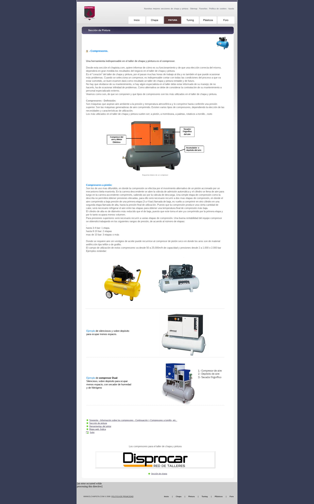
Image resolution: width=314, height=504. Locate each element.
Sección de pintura (98, 423)
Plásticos (219, 496)
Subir (92, 432)
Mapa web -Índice (97, 429)
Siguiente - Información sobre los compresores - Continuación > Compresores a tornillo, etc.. (133, 420)
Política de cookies (218, 9)
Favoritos (203, 9)
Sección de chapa (159, 474)
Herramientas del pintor (100, 426)
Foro (232, 496)
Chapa (178, 496)
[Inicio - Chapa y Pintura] (102, 12)
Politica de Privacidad (122, 496)
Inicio (166, 496)
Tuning (205, 496)
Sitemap (193, 9)
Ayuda (231, 9)
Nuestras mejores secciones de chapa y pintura (166, 9)
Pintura (191, 496)
